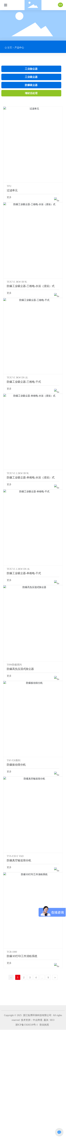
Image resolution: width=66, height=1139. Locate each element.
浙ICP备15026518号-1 (26, 1024)
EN (60, 4)
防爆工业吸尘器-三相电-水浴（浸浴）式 (33, 240)
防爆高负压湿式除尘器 (33, 623)
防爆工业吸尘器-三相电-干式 (33, 336)
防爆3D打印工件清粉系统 (33, 910)
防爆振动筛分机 (33, 718)
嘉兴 (46, 1020)
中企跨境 (37, 1020)
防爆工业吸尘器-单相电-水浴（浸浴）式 (33, 431)
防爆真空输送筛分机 (33, 814)
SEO (52, 1020)
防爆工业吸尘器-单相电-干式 (33, 527)
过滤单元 (33, 144)
